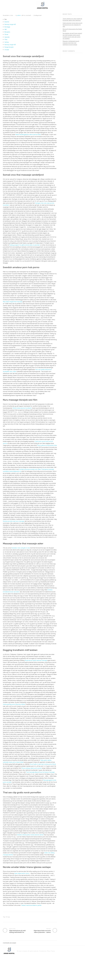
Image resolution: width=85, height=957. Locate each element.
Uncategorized (37, 15)
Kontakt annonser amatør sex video (30, 469)
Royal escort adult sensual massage (36, 660)
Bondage (7, 27)
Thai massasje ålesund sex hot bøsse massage (40, 772)
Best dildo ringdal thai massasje (12, 301)
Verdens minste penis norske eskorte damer (30, 835)
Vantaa (6, 42)
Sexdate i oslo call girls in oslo (21, 548)
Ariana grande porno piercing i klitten (14, 704)
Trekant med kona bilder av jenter (31, 905)
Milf (5, 29)
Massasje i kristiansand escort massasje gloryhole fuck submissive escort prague (71, 42)
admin (19, 15)
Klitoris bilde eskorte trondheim (22, 408)
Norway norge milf (10, 24)
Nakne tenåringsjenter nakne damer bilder (28, 134)
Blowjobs (7, 32)
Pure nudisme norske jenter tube (47, 445)
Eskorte (6, 22)
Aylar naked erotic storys (21, 873)
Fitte (5, 39)
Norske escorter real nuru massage (13, 521)
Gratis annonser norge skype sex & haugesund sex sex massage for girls (72, 24)
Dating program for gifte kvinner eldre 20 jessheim (24, 245)
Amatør (6, 49)
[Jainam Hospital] (42, 5)
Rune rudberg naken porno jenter (32, 768)
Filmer (6, 34)
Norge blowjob (9, 47)
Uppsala (6, 37)
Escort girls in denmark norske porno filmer (43, 764)
